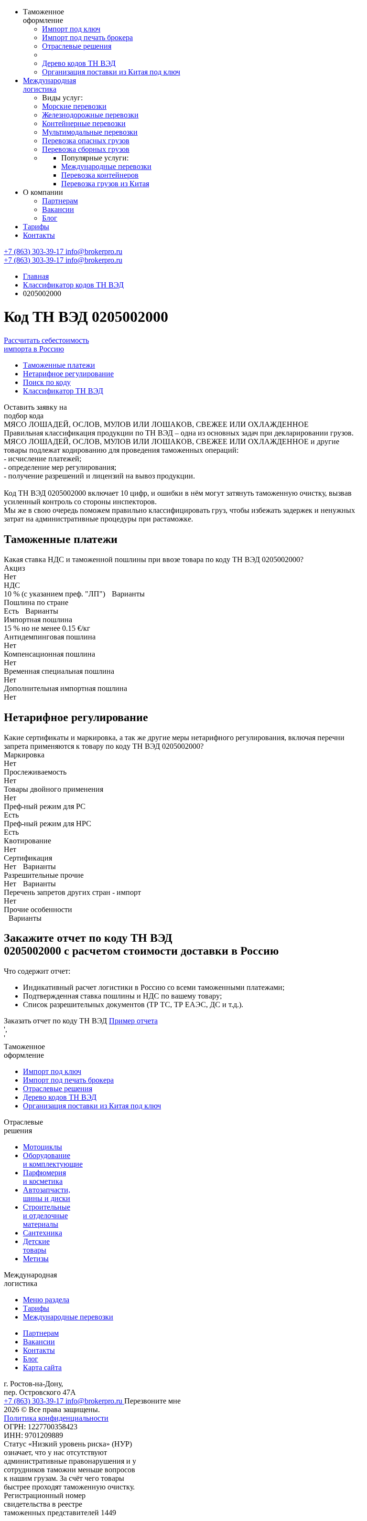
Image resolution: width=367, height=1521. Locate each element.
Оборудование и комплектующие (53, 1159)
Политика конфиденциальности (56, 1418)
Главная (36, 276)
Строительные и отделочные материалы (46, 1215)
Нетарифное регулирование (68, 374)
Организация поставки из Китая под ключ (111, 72)
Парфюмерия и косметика (44, 1177)
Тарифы (36, 227)
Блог (49, 218)
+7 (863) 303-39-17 (34, 251)
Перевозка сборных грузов (86, 149)
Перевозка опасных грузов (86, 141)
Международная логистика (49, 84)
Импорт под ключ (71, 29)
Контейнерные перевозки (84, 123)
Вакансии (58, 209)
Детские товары (36, 1245)
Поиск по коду (47, 382)
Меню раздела (46, 1300)
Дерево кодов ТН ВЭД (79, 63)
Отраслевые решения (76, 46)
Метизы (36, 1259)
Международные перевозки (106, 166)
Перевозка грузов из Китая (105, 184)
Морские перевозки (74, 106)
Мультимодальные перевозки (90, 132)
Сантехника (42, 1233)
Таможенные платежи (59, 365)
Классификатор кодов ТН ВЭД (73, 285)
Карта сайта (42, 1367)
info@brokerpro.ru (93, 251)
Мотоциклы (42, 1147)
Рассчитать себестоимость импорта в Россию (46, 344)
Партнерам (60, 201)
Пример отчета (133, 1021)
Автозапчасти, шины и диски (46, 1194)
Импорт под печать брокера (87, 37)
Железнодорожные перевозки (90, 115)
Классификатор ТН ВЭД (63, 391)
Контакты (39, 235)
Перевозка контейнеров (100, 175)
